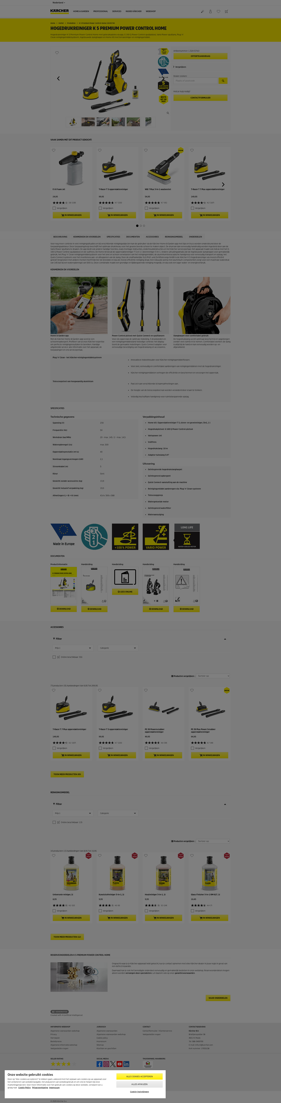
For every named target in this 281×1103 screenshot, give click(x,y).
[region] (85, 1084)
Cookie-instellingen (139, 1092)
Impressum (54, 1087)
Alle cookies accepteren (139, 1076)
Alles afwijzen (139, 1084)
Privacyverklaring (40, 1087)
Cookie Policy (24, 1087)
